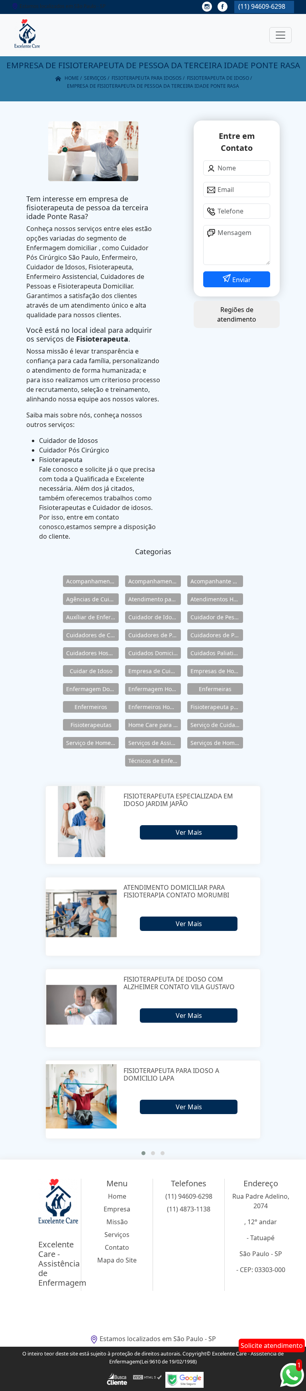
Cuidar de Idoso (91, 671)
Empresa (117, 1209)
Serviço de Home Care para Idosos (92, 743)
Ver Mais (189, 832)
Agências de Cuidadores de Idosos (92, 599)
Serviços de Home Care (216, 743)
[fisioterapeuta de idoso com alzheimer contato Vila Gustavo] (81, 1005)
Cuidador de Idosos (154, 617)
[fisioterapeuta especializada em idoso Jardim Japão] (81, 822)
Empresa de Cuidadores (154, 671)
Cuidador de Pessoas (216, 617)
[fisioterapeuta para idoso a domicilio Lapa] (81, 1096)
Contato (117, 1247)
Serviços (116, 1234)
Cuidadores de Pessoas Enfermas (216, 635)
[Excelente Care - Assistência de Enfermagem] (27, 35)
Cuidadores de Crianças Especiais (92, 635)
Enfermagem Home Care (154, 689)
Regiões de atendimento (236, 314)
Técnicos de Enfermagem (154, 761)
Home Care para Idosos (154, 725)
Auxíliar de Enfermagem (92, 617)
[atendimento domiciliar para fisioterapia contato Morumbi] (81, 913)
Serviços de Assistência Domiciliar (154, 743)
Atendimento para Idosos (154, 599)
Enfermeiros (91, 707)
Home (117, 1196)
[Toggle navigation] (280, 35)
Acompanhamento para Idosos (154, 581)
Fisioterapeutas (91, 725)
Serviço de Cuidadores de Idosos (216, 725)
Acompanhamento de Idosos (92, 581)
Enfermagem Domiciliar (92, 689)
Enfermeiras (215, 689)
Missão (117, 1221)
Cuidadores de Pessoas (154, 635)
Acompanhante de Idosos (216, 581)
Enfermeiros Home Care (154, 707)
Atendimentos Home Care (216, 599)
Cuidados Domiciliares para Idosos (154, 653)
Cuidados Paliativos (216, 653)
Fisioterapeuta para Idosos (216, 707)
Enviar (241, 279)
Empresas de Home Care (216, 671)
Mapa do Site (117, 1260)
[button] (143, 1153)
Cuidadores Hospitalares (92, 653)
